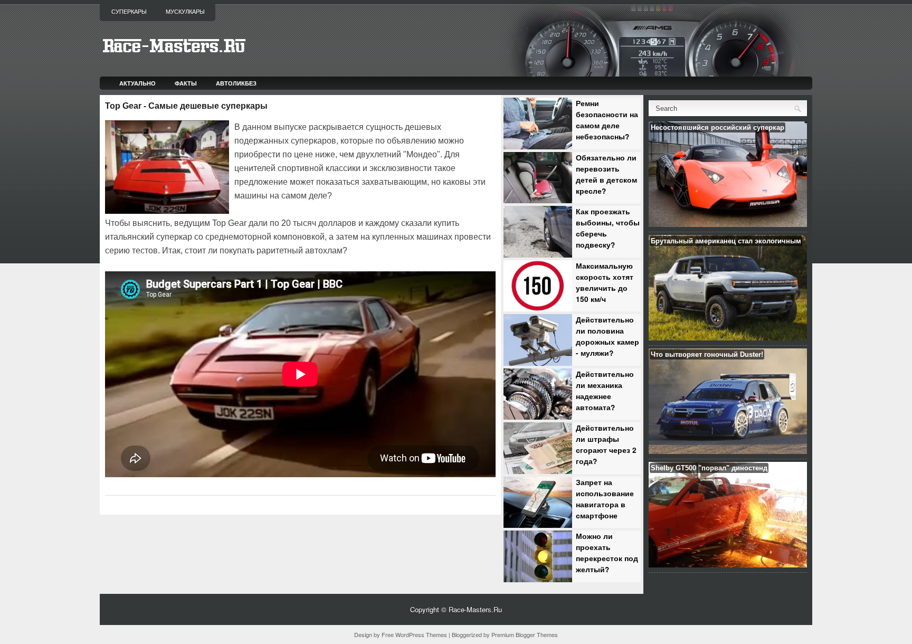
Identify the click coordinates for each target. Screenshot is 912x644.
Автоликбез (236, 83)
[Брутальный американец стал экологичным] (728, 337)
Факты (186, 83)
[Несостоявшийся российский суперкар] (728, 224)
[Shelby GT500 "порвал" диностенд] (728, 564)
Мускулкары (185, 11)
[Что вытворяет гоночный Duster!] (728, 451)
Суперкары (129, 11)
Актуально (137, 83)
